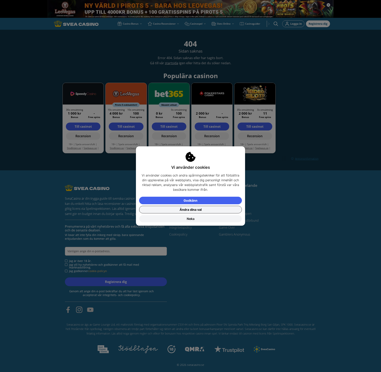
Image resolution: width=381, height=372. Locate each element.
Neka (190, 219)
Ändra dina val (191, 210)
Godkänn (190, 200)
